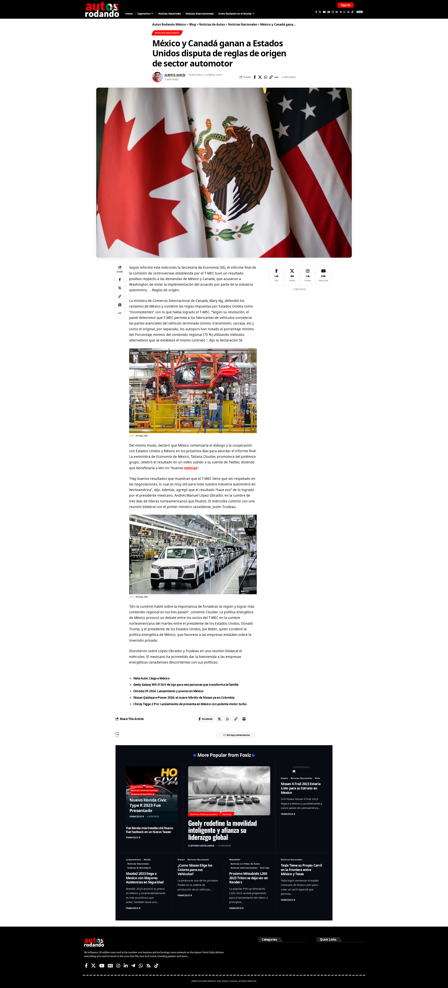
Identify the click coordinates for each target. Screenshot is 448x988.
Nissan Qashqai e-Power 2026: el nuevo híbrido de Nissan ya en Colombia (183, 698)
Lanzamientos (133, 859)
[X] (320, 12)
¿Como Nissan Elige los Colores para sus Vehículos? (195, 869)
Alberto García (175, 74)
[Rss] (348, 12)
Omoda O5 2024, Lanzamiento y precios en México (168, 691)
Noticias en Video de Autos (245, 863)
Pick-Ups (264, 867)
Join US (358, 4)
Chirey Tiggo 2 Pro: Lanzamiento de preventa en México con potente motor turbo (190, 704)
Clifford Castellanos (201, 845)
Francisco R (137, 816)
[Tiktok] (352, 12)
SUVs (317, 778)
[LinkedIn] (337, 12)
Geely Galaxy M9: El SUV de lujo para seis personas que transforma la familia (185, 685)
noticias (190, 468)
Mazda (147, 859)
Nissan (284, 778)
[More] (276, 77)
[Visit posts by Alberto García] (157, 77)
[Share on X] (260, 77)
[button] (345, 5)
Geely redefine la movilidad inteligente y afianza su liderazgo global (222, 830)
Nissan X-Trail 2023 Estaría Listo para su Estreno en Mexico (300, 788)
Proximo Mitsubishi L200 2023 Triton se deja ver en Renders (248, 877)
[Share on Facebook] (254, 77)
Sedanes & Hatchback (143, 794)
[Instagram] (333, 12)
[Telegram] (340, 12)
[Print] (119, 305)
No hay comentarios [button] (238, 735)
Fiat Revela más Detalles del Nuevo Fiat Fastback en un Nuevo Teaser (149, 830)
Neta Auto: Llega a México (151, 678)
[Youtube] (323, 275)
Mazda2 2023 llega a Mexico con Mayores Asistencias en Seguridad (144, 877)
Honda (149, 786)
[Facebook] (316, 12)
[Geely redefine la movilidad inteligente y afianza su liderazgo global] (229, 790)
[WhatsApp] (344, 12)
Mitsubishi (234, 859)
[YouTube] (324, 12)
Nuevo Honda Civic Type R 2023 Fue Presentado (148, 805)
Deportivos (137, 786)
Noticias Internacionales (144, 790)
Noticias (226, 814)
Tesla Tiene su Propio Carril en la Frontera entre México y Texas (301, 869)
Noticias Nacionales (167, 32)
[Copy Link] (270, 77)
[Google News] (329, 12)
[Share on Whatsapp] (265, 77)
